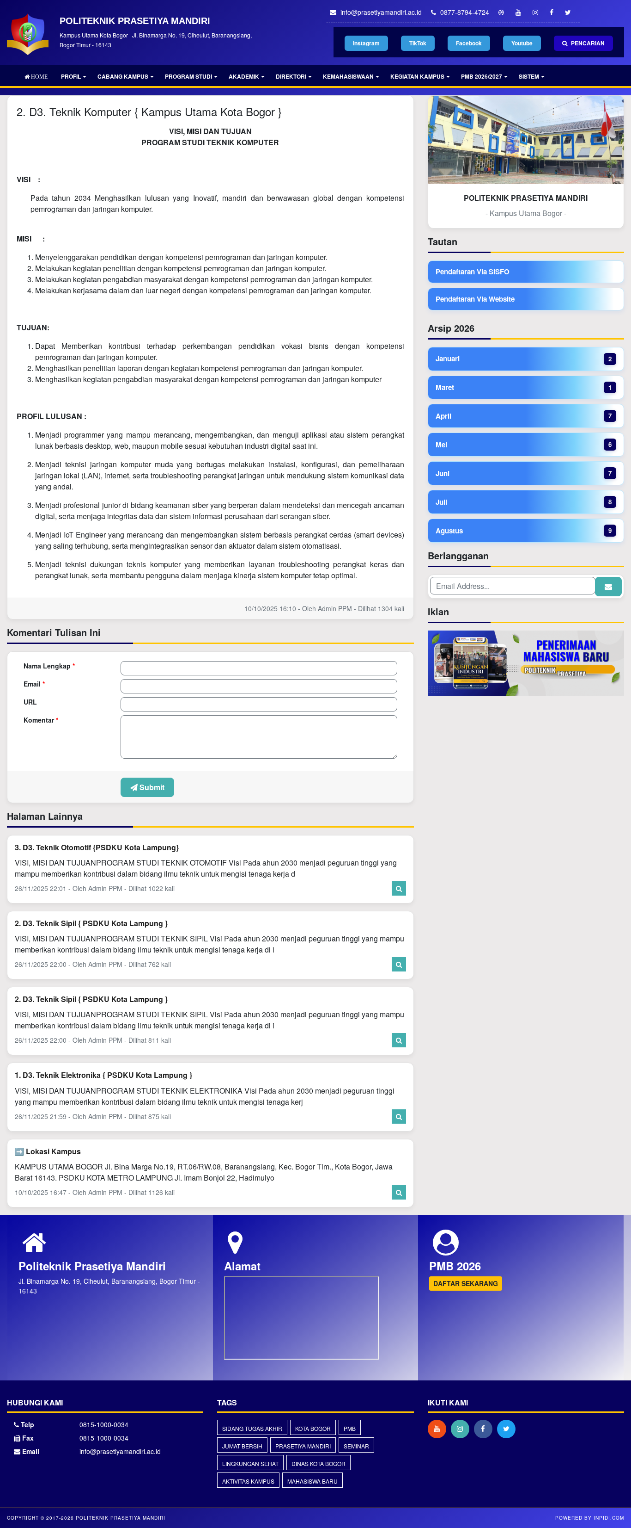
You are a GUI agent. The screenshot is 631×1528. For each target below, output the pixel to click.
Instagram (366, 43)
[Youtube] (439, 1428)
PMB (350, 1428)
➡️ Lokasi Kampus (48, 1151)
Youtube (522, 43)
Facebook (469, 43)
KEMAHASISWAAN (348, 76)
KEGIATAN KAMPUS (417, 76)
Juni (524, 473)
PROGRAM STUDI (188, 76)
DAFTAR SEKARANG (465, 1283)
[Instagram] (462, 1428)
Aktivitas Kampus (248, 1481)
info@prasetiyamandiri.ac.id (380, 12)
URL (30, 701)
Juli (524, 502)
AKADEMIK (244, 76)
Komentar (41, 719)
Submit (151, 787)
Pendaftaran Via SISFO (473, 271)
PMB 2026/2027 (481, 76)
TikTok (417, 43)
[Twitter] (508, 1428)
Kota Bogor (313, 1428)
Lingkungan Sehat (250, 1463)
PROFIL (71, 76)
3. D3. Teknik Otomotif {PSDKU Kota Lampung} (97, 847)
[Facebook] (485, 1428)
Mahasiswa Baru (312, 1481)
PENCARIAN (587, 43)
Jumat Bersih (242, 1446)
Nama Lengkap (49, 665)
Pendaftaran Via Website (475, 299)
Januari (524, 358)
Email (34, 683)
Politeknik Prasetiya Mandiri (119, 1518)
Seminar (356, 1446)
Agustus (524, 531)
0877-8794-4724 (463, 12)
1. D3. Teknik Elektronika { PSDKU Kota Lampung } (103, 1075)
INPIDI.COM (609, 1518)
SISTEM (529, 76)
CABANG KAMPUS (122, 76)
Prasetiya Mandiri (303, 1446)
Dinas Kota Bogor (318, 1463)
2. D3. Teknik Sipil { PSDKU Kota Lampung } (91, 923)
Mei (524, 444)
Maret (524, 387)
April (524, 416)
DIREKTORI (291, 76)
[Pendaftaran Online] (526, 664)
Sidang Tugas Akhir (252, 1428)
